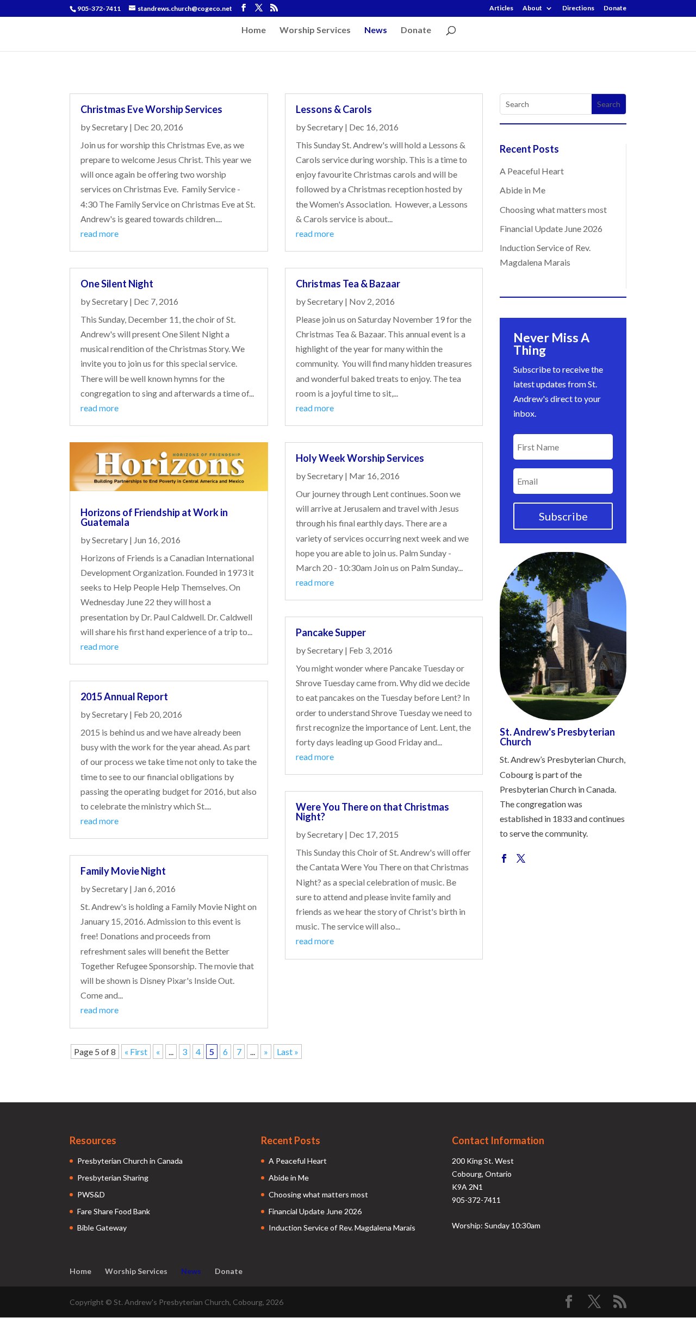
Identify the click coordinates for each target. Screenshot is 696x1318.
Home (253, 30)
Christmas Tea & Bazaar (348, 284)
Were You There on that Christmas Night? (372, 812)
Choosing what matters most (553, 209)
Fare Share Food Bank (113, 1211)
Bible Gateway (102, 1227)
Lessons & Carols (334, 109)
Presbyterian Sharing (112, 1177)
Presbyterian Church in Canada (130, 1160)
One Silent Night (116, 284)
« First (136, 1051)
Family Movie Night (123, 871)
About (532, 8)
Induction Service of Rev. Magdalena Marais (342, 1227)
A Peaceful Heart (532, 171)
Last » (288, 1051)
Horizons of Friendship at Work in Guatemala (154, 517)
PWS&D (91, 1194)
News (375, 30)
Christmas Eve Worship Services (151, 109)
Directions (578, 8)
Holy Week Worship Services (360, 458)
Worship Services (315, 30)
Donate (615, 8)
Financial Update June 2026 (551, 228)
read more (99, 233)
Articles (501, 8)
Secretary (110, 127)
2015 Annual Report (124, 696)
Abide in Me (522, 190)
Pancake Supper (331, 632)
